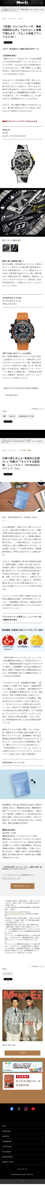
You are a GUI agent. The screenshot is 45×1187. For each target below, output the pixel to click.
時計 (4, 416)
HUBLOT (12, 416)
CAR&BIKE (7, 1141)
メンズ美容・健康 (24, 440)
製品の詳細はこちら (21, 886)
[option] (22, 215)
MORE (23, 1053)
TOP (4, 1126)
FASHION (6, 1131)
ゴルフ (21, 8)
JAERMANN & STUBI (26, 416)
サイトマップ (22, 1169)
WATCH (5, 1136)
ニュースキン (7, 974)
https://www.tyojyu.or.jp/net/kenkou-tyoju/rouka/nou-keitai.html (18, 913)
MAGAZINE (7, 1157)
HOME (4, 8)
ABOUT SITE (7, 1162)
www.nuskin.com (9, 878)
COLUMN (6, 1152)
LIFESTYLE (12, 8)
